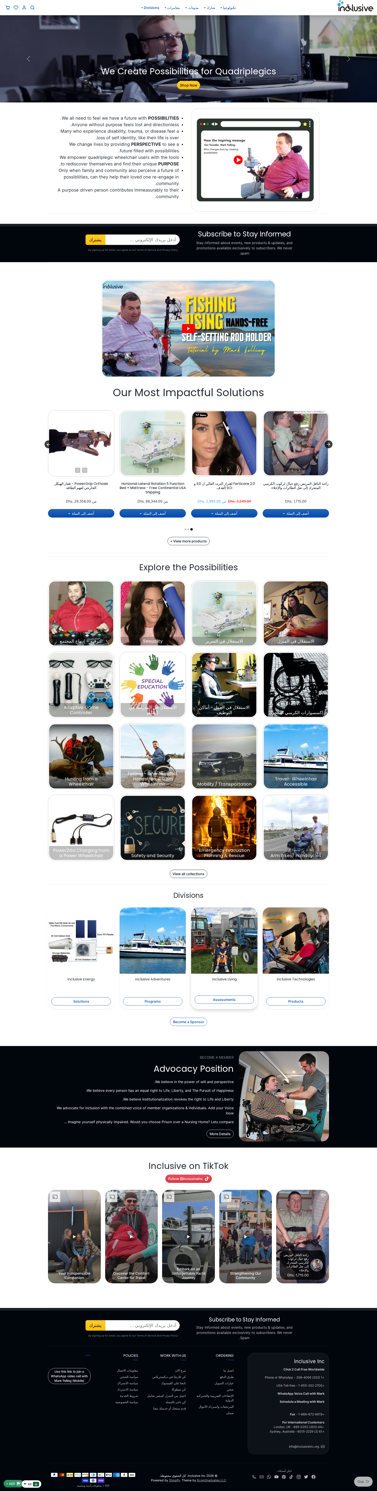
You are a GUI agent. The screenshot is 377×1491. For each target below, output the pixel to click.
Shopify (174, 1480)
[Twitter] (306, 1476)
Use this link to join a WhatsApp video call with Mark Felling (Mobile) (69, 1376)
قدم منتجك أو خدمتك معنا (169, 1408)
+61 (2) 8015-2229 (310, 1431)
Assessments (224, 999)
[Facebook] (313, 1476)
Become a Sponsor (188, 1022)
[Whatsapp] (269, 1476)
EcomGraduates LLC (211, 1480)
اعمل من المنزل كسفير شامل (166, 1396)
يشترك (95, 239)
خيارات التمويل (224, 1383)
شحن (230, 1389)
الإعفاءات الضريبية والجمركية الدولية (215, 1398)
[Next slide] (48, 444)
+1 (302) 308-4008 (310, 1377)
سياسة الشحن (129, 1377)
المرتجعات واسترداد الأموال (216, 1406)
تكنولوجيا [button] (229, 7)
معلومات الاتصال (127, 1370)
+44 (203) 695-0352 (308, 1427)
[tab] (191, 529)
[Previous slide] (328, 1237)
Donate (188, 85)
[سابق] (299, 470)
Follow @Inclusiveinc (185, 1179)
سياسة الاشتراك (127, 1383)
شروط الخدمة (129, 1396)
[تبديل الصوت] (323, 1195)
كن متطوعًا (179, 1389)
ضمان (230, 1413)
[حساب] (24, 7)
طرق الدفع (227, 1377)
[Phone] (254, 1476)
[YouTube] (276, 1476)
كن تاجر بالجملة (176, 1402)
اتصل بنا (228, 1370)
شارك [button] (211, 7)
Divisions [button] (151, 7)
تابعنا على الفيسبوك (173, 1383)
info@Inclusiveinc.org (304, 1446)
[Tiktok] (291, 1476)
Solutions (81, 1001)
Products (295, 1001)
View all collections (188, 874)
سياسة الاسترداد (127, 1389)
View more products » (188, 541)
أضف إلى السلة (297, 513)
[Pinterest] (284, 1476)
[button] (32, 7)
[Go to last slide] (328, 444)
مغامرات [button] (173, 7)
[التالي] (292, 470)
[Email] (261, 1476)
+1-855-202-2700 (311, 1385)
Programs (153, 1001)
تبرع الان (180, 1370)
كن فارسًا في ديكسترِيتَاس (169, 1377)
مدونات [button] (193, 7)
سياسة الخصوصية (126, 1402)
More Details (220, 1134)
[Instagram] (298, 1476)
